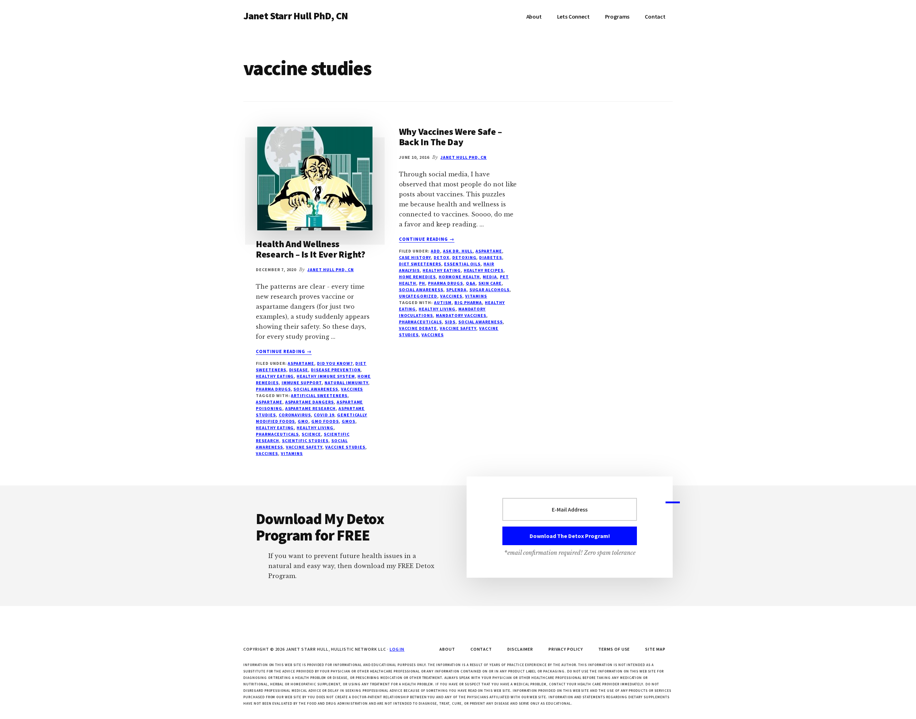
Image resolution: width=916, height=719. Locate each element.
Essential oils (462, 263)
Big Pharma (468, 302)
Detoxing (464, 257)
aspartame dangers (309, 402)
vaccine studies (345, 447)
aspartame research (310, 408)
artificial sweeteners (319, 395)
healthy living (315, 427)
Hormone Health (459, 276)
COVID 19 (324, 414)
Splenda (456, 289)
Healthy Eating (275, 376)
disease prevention (335, 369)
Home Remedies (417, 276)
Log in (397, 649)
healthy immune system (326, 376)
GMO (303, 421)
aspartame (269, 402)
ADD (435, 251)
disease (298, 369)
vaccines (267, 453)
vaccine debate (418, 328)
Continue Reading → (284, 351)
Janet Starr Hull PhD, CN (295, 15)
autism (443, 302)
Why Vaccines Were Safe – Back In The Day (450, 137)
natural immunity (346, 382)
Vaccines (352, 389)
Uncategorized (418, 296)
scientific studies (305, 440)
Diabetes (490, 257)
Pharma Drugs (273, 389)
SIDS (450, 321)
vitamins (292, 453)
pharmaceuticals (277, 434)
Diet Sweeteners (420, 263)
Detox (441, 257)
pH (422, 283)
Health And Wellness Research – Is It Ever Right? (310, 249)
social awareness (315, 389)
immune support (302, 382)
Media (490, 276)
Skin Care (490, 283)
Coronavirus (295, 414)
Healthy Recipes (483, 270)
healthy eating (275, 427)
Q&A (471, 283)
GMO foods (325, 421)
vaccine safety (304, 447)
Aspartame (301, 363)
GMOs (348, 421)
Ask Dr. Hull (458, 251)
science (311, 434)
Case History (415, 257)
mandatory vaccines (461, 315)
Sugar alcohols (489, 289)
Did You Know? (334, 363)
